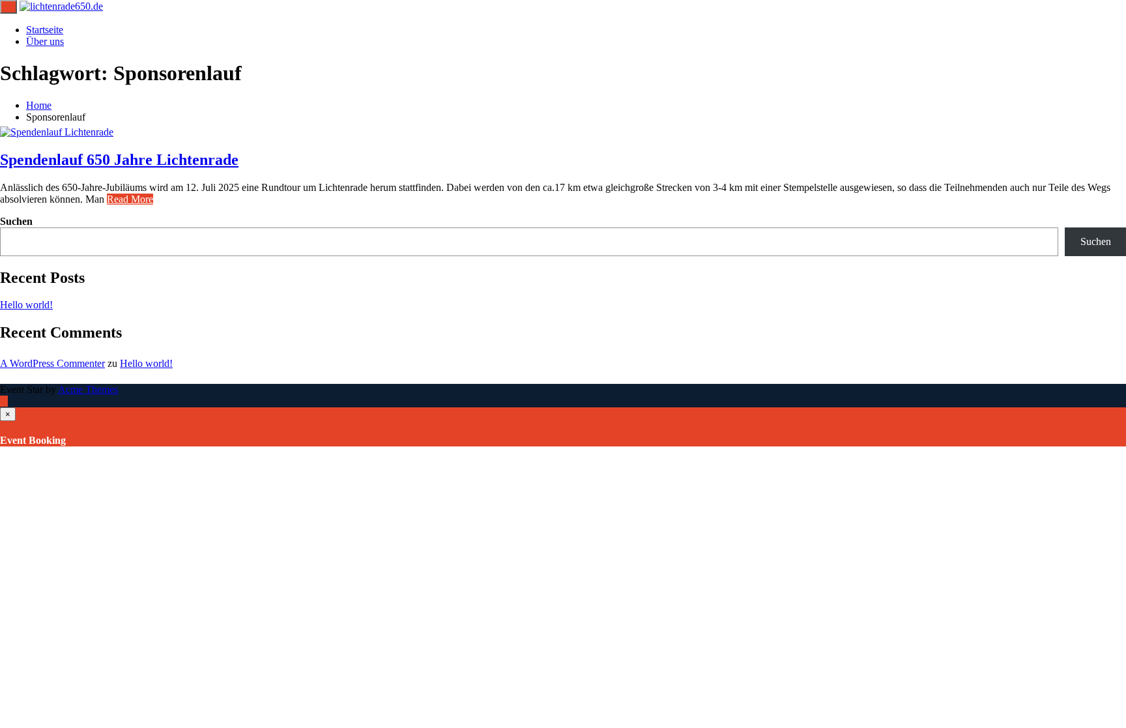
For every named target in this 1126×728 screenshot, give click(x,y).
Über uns (45, 41)
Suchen (16, 221)
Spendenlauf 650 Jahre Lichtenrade (119, 159)
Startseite (44, 29)
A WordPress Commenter (52, 363)
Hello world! (26, 304)
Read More (130, 199)
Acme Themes (88, 389)
